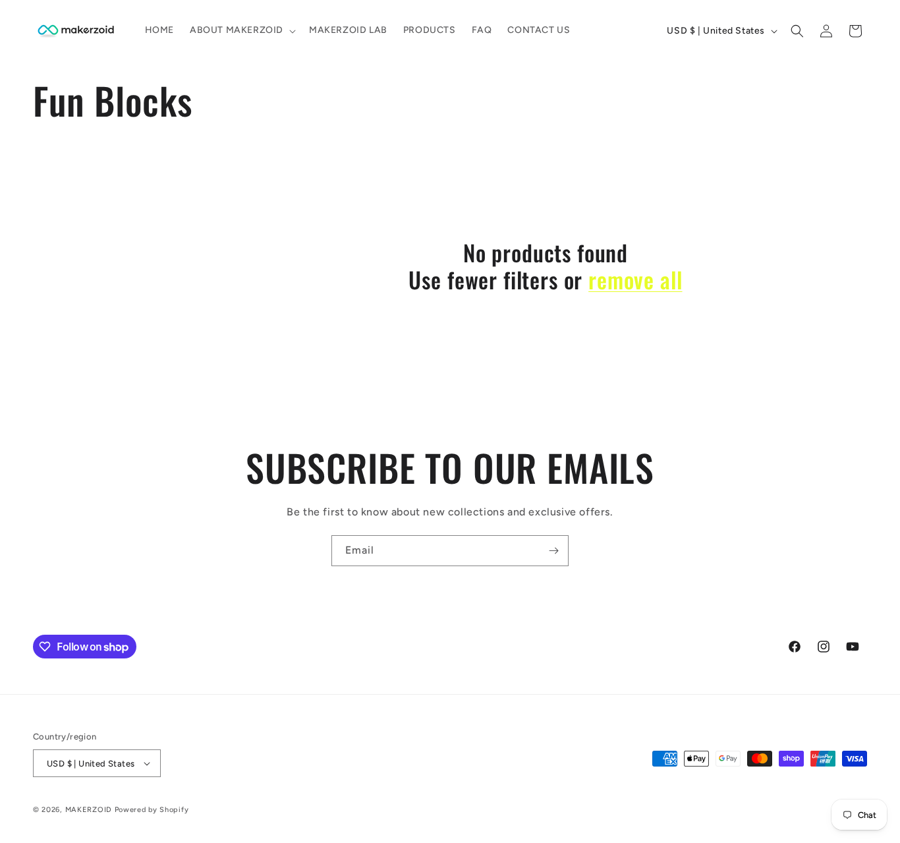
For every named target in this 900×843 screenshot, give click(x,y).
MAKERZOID (88, 809)
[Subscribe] (553, 550)
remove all (635, 279)
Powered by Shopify (152, 809)
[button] (241, 30)
